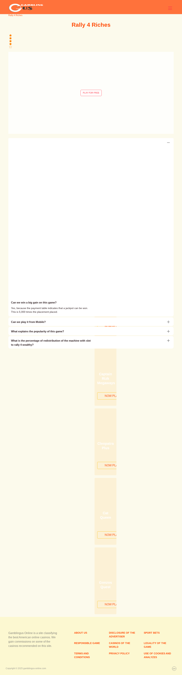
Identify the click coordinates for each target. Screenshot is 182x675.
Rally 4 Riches (91, 25)
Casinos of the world (119, 645)
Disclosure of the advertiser (122, 634)
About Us (80, 632)
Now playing (115, 326)
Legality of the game (155, 645)
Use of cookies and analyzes (157, 655)
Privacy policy (119, 653)
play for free (91, 93)
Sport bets (152, 632)
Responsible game (87, 643)
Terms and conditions (82, 655)
